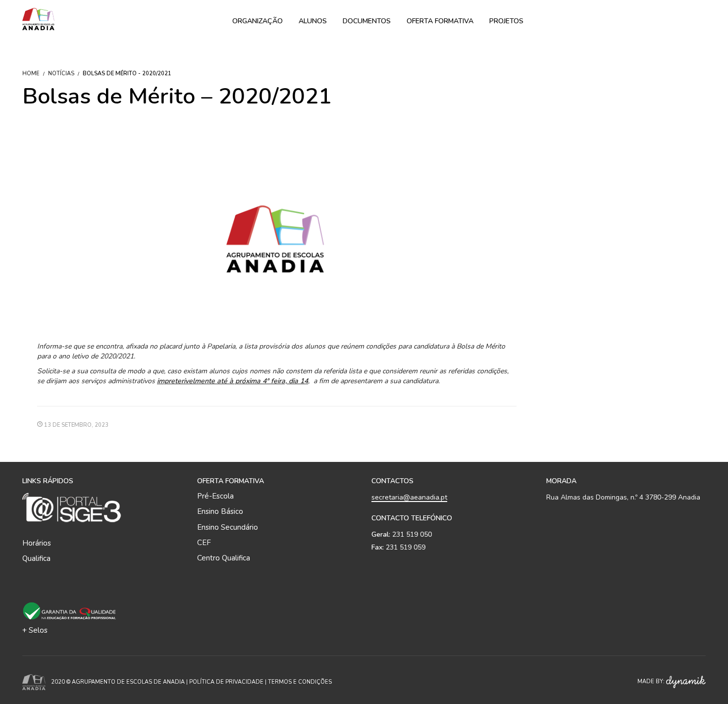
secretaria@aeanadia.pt (409, 497)
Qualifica (36, 558)
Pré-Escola (215, 496)
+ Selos (35, 630)
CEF (204, 543)
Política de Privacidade (226, 682)
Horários (36, 543)
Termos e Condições (300, 682)
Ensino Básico (220, 511)
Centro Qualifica (223, 558)
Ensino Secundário (227, 527)
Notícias (61, 73)
